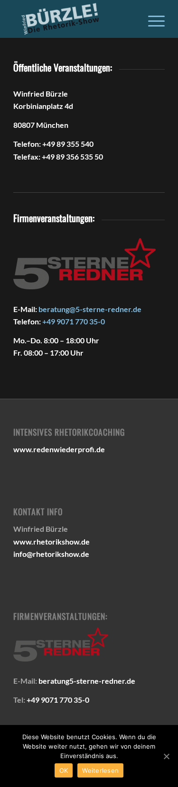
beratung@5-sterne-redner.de (89, 308)
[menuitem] (152, 19)
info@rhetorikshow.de (51, 553)
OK (63, 770)
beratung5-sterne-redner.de (86, 680)
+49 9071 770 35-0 (58, 699)
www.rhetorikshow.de (51, 541)
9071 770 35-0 (80, 321)
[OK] (166, 756)
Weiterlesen (100, 770)
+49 (49, 321)
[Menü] (152, 19)
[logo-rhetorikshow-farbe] (73, 19)
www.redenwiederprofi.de (59, 449)
